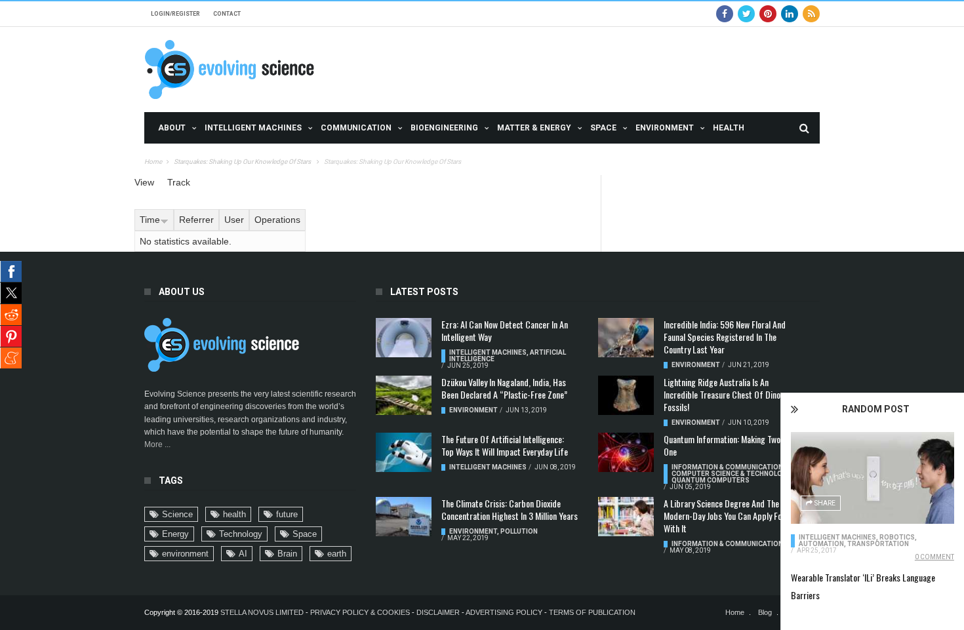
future (287, 514)
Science (177, 514)
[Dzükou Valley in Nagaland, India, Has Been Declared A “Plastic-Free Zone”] (404, 395)
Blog (765, 612)
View (144, 182)
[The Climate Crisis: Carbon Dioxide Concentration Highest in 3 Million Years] (404, 516)
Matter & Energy (534, 127)
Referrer (196, 219)
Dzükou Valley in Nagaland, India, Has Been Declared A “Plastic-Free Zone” (504, 388)
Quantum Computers (711, 480)
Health (728, 127)
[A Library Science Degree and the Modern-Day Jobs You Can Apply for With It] (626, 516)
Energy (175, 534)
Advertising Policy (504, 612)
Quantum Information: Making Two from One (732, 445)
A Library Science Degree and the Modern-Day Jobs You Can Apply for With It (724, 515)
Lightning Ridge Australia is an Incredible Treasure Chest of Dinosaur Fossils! (729, 394)
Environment (664, 127)
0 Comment (934, 557)
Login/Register (175, 13)
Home (153, 161)
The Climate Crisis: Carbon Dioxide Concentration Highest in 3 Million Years (509, 509)
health (234, 514)
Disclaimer (439, 612)
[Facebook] (724, 13)
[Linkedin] (789, 13)
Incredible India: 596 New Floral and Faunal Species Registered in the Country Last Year (725, 336)
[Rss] (811, 13)
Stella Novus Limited (262, 612)
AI (243, 554)
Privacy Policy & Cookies (360, 612)
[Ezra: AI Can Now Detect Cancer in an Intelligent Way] (404, 337)
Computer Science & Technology (731, 473)
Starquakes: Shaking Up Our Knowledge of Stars (243, 161)
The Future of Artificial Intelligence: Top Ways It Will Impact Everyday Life (504, 445)
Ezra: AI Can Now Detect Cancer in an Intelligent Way (504, 330)
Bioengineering (444, 127)
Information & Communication (727, 467)
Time (150, 219)
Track (178, 182)
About (172, 127)
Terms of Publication (592, 612)
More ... (157, 444)
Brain (287, 554)
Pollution (519, 531)
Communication (356, 127)
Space (603, 127)
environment (185, 554)
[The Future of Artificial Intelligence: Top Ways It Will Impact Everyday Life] (404, 452)
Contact (227, 13)
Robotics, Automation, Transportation (858, 540)
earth (336, 554)
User (234, 219)
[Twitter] (746, 13)
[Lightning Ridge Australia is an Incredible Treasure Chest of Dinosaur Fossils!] (626, 395)
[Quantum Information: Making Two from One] (626, 452)
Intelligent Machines (253, 127)
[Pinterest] (767, 13)
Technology (240, 534)
